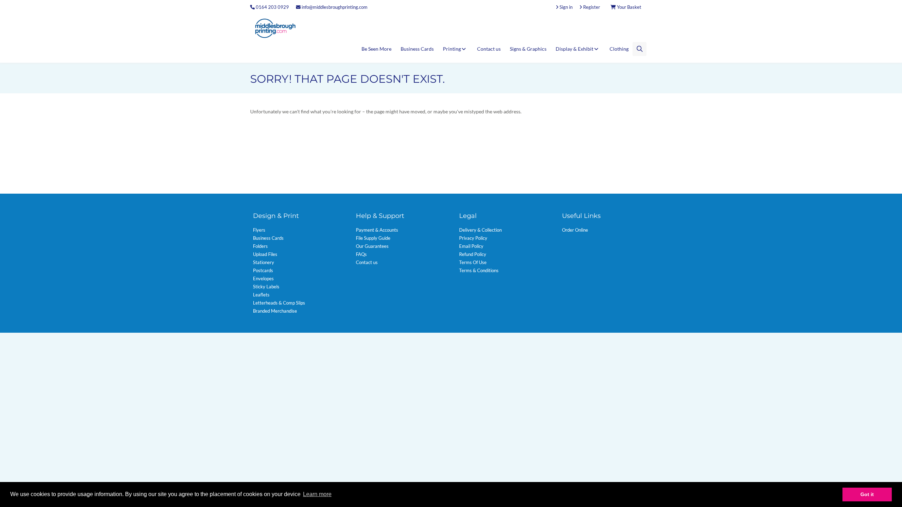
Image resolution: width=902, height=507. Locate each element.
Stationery (263, 262)
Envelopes (263, 278)
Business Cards (417, 49)
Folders (260, 246)
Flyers (259, 230)
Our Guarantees (372, 246)
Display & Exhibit (575, 49)
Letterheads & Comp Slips (279, 303)
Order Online (575, 230)
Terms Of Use (473, 262)
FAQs (361, 254)
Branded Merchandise (275, 311)
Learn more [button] (317, 494)
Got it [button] (867, 494)
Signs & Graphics (528, 49)
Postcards (263, 270)
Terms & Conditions (479, 270)
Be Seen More (376, 49)
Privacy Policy (473, 238)
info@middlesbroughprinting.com (334, 7)
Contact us (489, 49)
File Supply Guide (373, 238)
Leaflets (261, 295)
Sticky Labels (266, 286)
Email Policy (471, 246)
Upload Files (265, 254)
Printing (452, 49)
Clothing (619, 49)
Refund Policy (472, 254)
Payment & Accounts (377, 230)
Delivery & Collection (480, 230)
